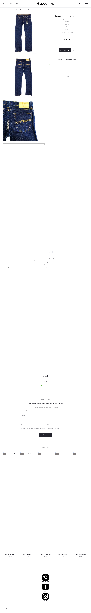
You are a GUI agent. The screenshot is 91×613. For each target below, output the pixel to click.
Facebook (67, 76)
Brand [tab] (44, 252)
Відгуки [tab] (50, 252)
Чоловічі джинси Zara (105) (28, 554)
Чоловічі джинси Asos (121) (63, 554)
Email (47, 424)
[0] (86, 3)
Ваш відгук (23, 415)
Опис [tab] (39, 252)
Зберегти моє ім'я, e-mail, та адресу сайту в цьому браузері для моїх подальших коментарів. (41, 428)
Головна (4, 9)
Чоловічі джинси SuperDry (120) (10, 554)
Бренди (4, 3)
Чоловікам (10, 3)
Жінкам (16, 3)
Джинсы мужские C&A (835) (45, 554)
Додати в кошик (66, 50)
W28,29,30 (17, 9)
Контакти (9, 609)
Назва (22, 424)
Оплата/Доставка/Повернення (18, 609)
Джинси (13, 9)
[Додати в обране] (73, 50)
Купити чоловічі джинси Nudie (49, 264)
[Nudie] (54, 68)
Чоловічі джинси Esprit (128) (80, 554)
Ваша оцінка (23, 410)
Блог (4, 609)
